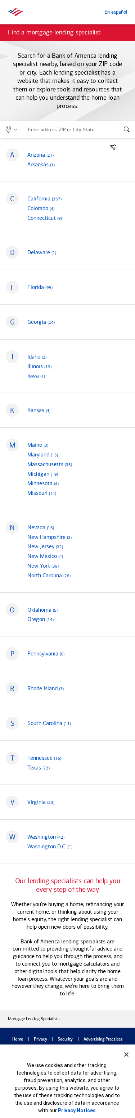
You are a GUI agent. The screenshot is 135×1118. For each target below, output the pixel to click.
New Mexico (45, 556)
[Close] (126, 1054)
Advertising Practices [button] (103, 1039)
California (44, 198)
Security (65, 1039)
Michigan (42, 473)
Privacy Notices (77, 1110)
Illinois (39, 366)
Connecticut (44, 217)
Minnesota (43, 483)
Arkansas (41, 164)
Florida (40, 287)
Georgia (41, 321)
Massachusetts (49, 464)
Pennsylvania (45, 653)
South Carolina (49, 723)
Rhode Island (45, 688)
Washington (45, 836)
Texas (38, 767)
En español (115, 12)
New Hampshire (49, 537)
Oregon (40, 619)
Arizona (40, 154)
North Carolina (49, 575)
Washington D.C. (49, 846)
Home (17, 1039)
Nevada (40, 527)
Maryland (42, 454)
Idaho (36, 356)
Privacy (40, 1039)
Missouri (41, 492)
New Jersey (45, 546)
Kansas (38, 410)
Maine (37, 444)
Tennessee (44, 757)
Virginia (40, 802)
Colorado (40, 208)
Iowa (36, 375)
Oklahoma (42, 609)
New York (43, 565)
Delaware (41, 252)
